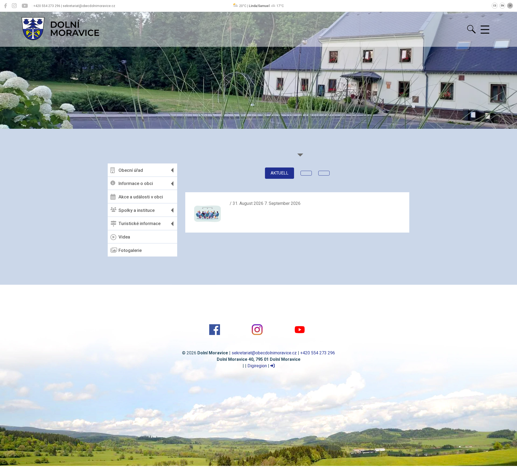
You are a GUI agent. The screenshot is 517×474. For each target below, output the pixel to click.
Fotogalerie (130, 250)
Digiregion (257, 365)
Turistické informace (139, 223)
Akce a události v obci (140, 196)
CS (494, 5)
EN (502, 5)
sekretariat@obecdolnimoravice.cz (264, 352)
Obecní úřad (130, 170)
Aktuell (279, 173)
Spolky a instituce (136, 210)
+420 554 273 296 (317, 352)
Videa (124, 237)
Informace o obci (135, 183)
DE (510, 5)
